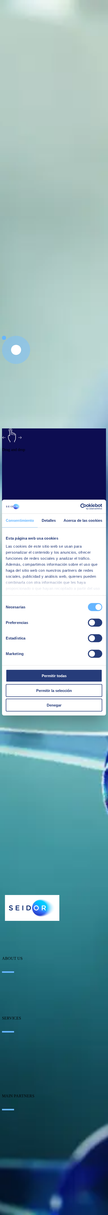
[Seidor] (32, 908)
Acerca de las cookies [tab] (83, 520)
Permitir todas (54, 676)
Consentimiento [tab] (20, 520)
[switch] (95, 623)
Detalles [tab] (49, 520)
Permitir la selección (54, 690)
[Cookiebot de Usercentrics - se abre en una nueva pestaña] (80, 506)
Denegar (54, 705)
